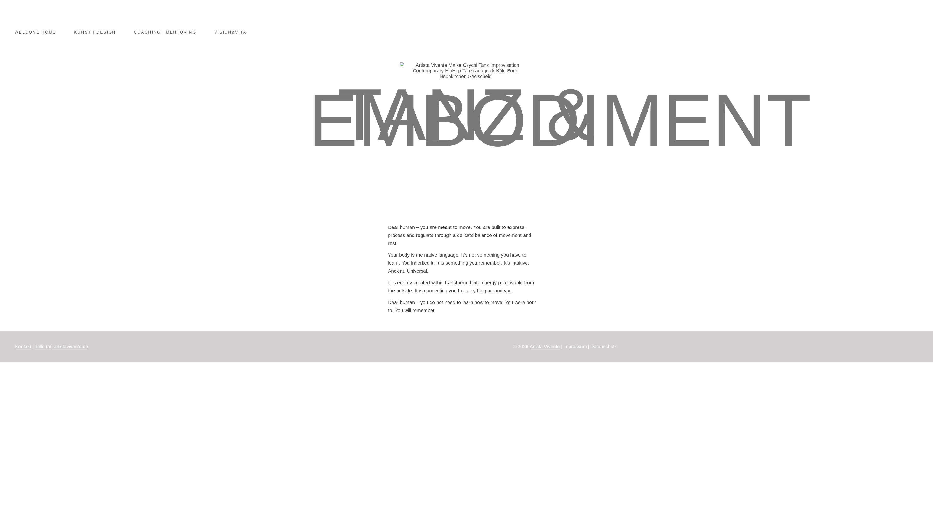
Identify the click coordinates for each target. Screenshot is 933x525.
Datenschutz (603, 346)
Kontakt (23, 346)
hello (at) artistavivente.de (61, 346)
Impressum (575, 346)
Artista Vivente (545, 346)
